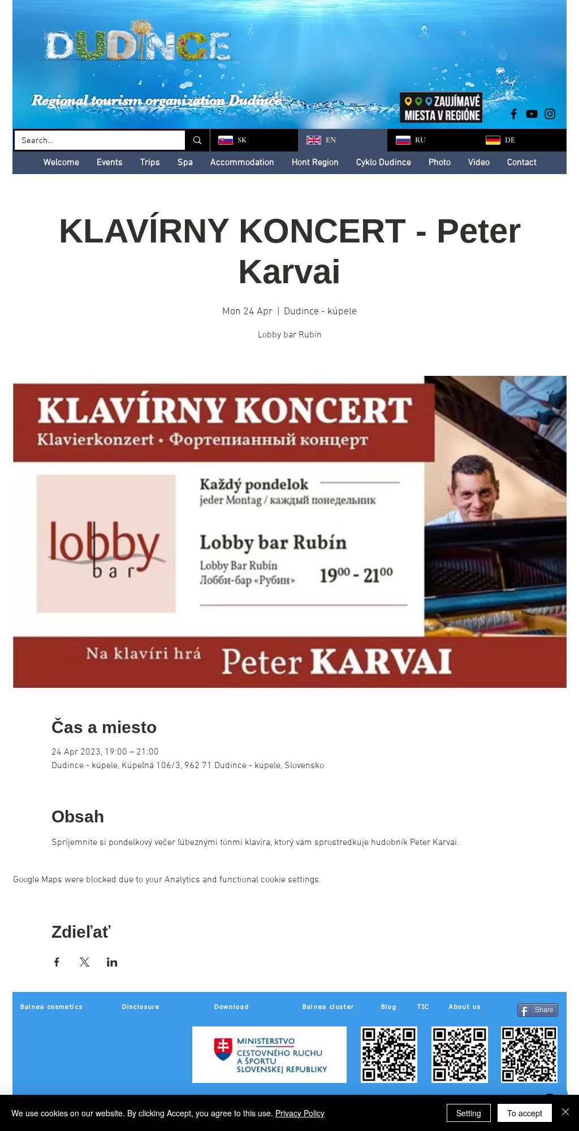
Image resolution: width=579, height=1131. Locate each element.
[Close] (565, 1113)
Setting (468, 1113)
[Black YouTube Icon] (532, 114)
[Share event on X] (84, 962)
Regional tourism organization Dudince (157, 100)
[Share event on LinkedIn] (112, 962)
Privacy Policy (300, 1113)
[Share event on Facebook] (56, 962)
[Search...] (196, 140)
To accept (524, 1113)
